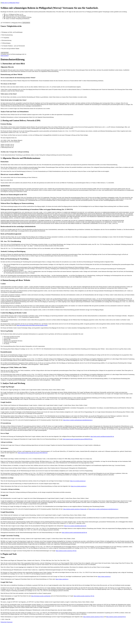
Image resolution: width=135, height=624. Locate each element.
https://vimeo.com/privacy (104, 576)
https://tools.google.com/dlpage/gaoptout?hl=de (102, 436)
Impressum (9, 622)
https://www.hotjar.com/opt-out (77, 481)
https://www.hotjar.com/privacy (78, 486)
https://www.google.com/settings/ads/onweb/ (75, 525)
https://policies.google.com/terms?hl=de (116, 616)
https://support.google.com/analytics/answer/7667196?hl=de (32, 452)
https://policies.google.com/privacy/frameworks (74, 509)
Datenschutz (4, 622)
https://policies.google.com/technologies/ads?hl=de (74, 532)
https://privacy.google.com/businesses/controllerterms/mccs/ (77, 420)
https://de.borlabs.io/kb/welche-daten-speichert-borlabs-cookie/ (32, 325)
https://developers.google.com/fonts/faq (40, 596)
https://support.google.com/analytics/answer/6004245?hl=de (77, 439)
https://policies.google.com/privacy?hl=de (66, 550)
